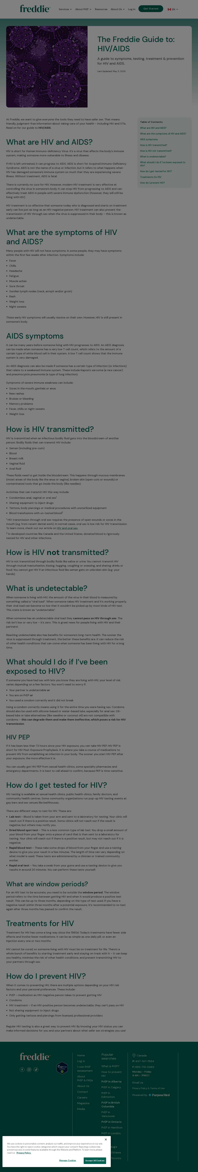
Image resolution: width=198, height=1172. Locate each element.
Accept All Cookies (94, 1160)
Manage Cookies (67, 1160)
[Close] (105, 1139)
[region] (56, 1151)
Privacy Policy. (24, 1153)
